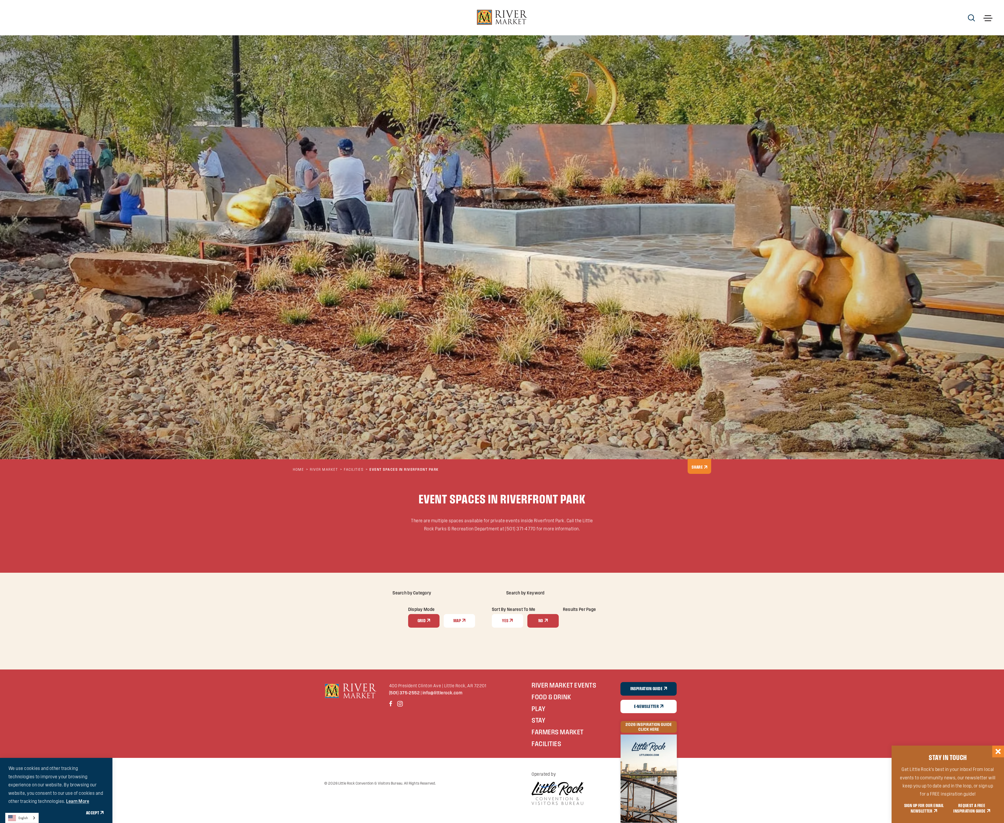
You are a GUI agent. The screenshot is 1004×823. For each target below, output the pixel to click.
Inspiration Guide (646, 688)
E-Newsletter (646, 706)
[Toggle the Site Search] (971, 17)
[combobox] (22, 818)
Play (538, 708)
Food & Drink (551, 697)
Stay (538, 720)
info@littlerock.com (443, 692)
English (23, 818)
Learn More (77, 801)
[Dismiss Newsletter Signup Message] (998, 751)
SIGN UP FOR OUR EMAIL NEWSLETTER (924, 808)
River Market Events (564, 685)
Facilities (546, 743)
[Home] (502, 18)
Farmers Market (557, 732)
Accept (92, 812)
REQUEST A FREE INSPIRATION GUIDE (969, 808)
